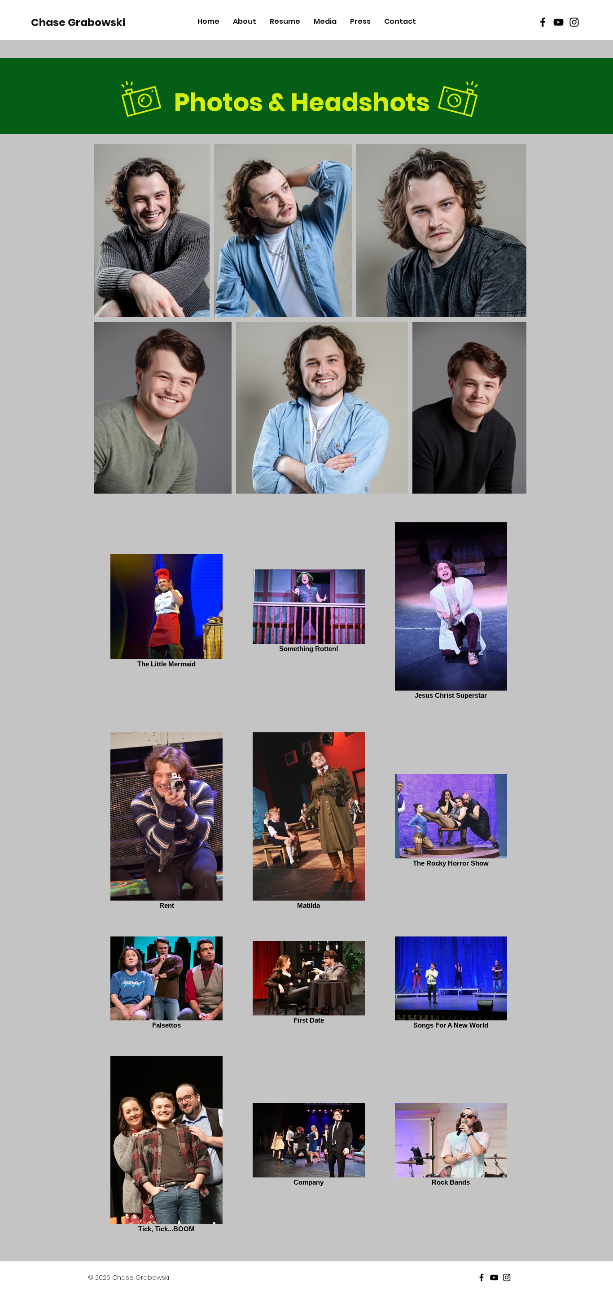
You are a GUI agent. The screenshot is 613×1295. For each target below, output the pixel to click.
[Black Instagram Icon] (574, 22)
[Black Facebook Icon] (543, 22)
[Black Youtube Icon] (558, 22)
